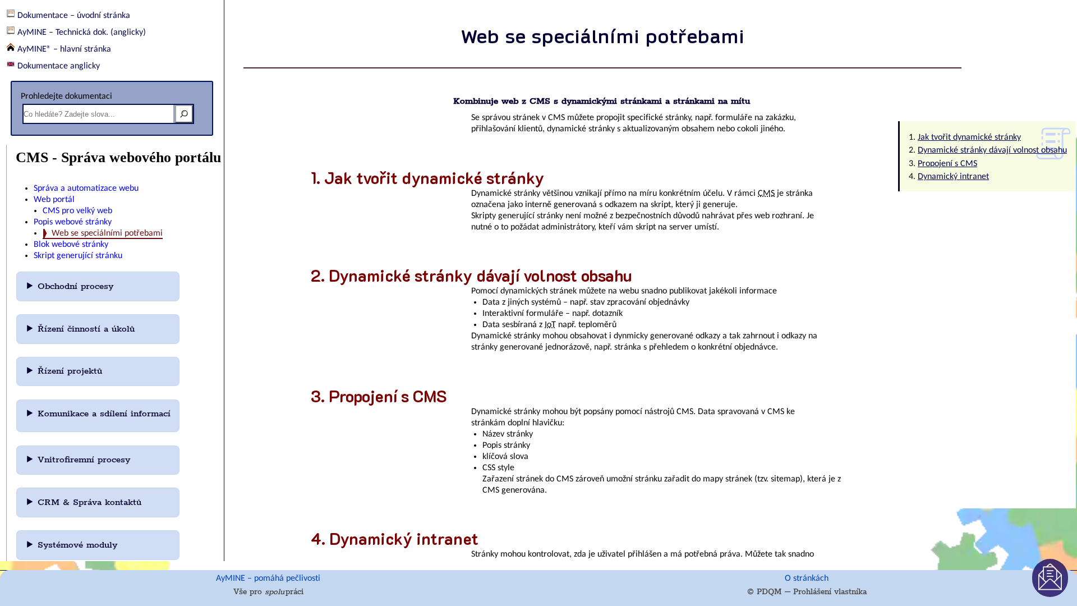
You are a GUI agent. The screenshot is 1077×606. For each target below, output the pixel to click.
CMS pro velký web (77, 210)
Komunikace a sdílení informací (104, 414)
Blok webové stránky (71, 244)
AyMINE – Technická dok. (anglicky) (81, 32)
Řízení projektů (71, 371)
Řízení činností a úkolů (88, 329)
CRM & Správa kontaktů (91, 502)
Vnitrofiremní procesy (86, 460)
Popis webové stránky (73, 222)
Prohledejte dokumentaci (66, 96)
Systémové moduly (79, 545)
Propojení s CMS (947, 163)
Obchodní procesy (77, 286)
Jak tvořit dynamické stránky (969, 137)
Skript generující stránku (78, 255)
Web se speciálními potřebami (107, 233)
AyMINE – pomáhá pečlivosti (268, 578)
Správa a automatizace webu (86, 188)
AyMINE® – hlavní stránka (64, 49)
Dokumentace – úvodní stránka (73, 15)
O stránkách (807, 578)
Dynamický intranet (953, 176)
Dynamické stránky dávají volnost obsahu (992, 150)
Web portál (54, 199)
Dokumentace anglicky (58, 66)
